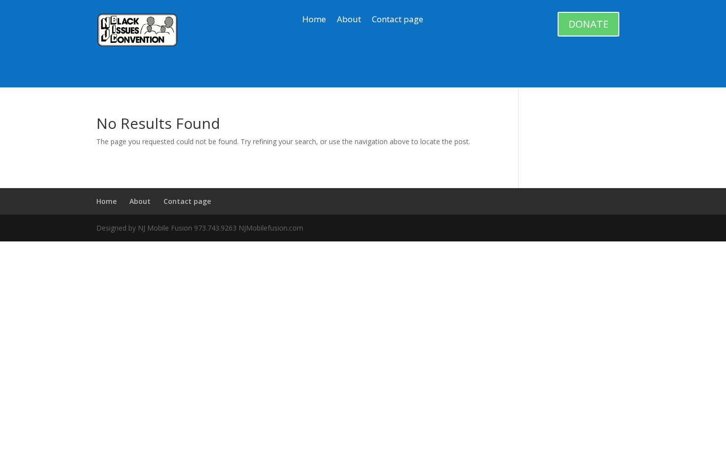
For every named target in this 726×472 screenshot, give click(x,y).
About (349, 20)
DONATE (588, 24)
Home (314, 20)
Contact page (397, 20)
